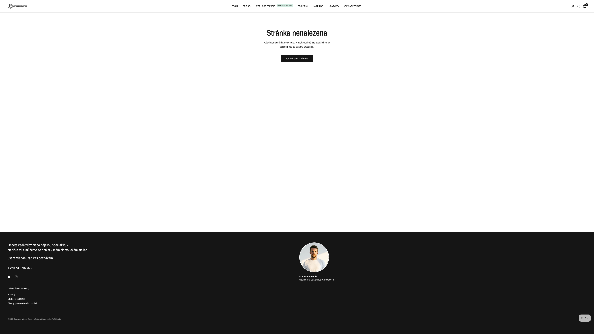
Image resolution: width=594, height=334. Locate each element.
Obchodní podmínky (16, 298)
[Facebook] (11, 276)
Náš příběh (318, 6)
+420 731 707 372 (20, 267)
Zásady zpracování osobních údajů (22, 303)
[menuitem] (235, 6)
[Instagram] (18, 276)
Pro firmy (303, 6)
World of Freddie (265, 6)
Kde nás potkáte (352, 6)
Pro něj (247, 6)
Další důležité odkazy (19, 288)
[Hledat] (578, 6)
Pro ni (235, 6)
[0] (583, 6)
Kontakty (334, 6)
